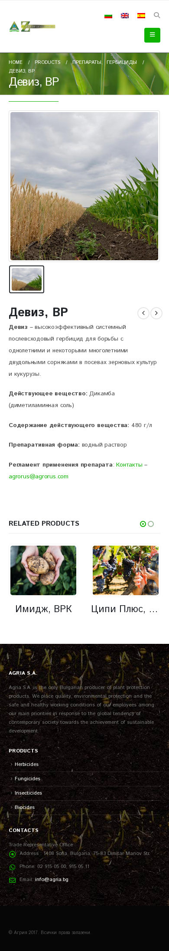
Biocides (25, 807)
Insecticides (28, 793)
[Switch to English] (125, 15)
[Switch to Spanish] (141, 15)
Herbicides (27, 764)
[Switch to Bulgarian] (108, 15)
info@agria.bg (51, 879)
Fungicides (27, 778)
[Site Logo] (32, 26)
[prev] (143, 313)
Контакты (129, 465)
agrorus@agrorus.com (38, 476)
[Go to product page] (43, 570)
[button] (156, 15)
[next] (156, 313)
